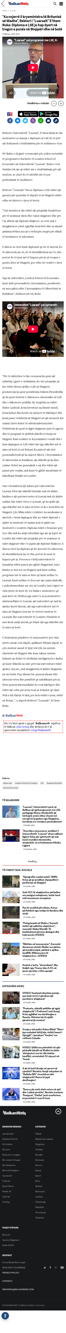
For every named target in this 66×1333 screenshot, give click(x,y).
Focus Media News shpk (13, 1262)
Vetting (6, 1201)
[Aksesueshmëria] (5, 1315)
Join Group (22, 726)
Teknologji (40, 1201)
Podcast (6, 1180)
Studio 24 (6, 1191)
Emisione (39, 1217)
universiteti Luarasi (10, 788)
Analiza (39, 1196)
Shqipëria (39, 1144)
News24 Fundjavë (10, 1170)
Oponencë (7, 1175)
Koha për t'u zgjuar (11, 1154)
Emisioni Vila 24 (9, 1138)
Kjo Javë (6, 1149)
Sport (38, 1175)
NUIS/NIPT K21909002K (13, 1267)
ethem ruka (7, 783)
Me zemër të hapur (11, 1159)
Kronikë (39, 1154)
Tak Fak (6, 1196)
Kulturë (39, 1186)
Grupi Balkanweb (41, 730)
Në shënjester (9, 1165)
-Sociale (12, 10)
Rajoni (38, 1170)
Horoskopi (40, 1212)
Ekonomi (39, 1159)
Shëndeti (39, 1207)
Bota (37, 1180)
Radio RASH (8, 1245)
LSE (42, 783)
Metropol (40, 1191)
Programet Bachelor (54, 783)
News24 (6, 1234)
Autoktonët (8, 1133)
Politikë (39, 1149)
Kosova (38, 1165)
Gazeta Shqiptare (10, 1239)
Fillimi (4, 10)
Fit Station (7, 1144)
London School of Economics (26, 783)
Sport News (8, 1186)
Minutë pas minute (44, 1138)
